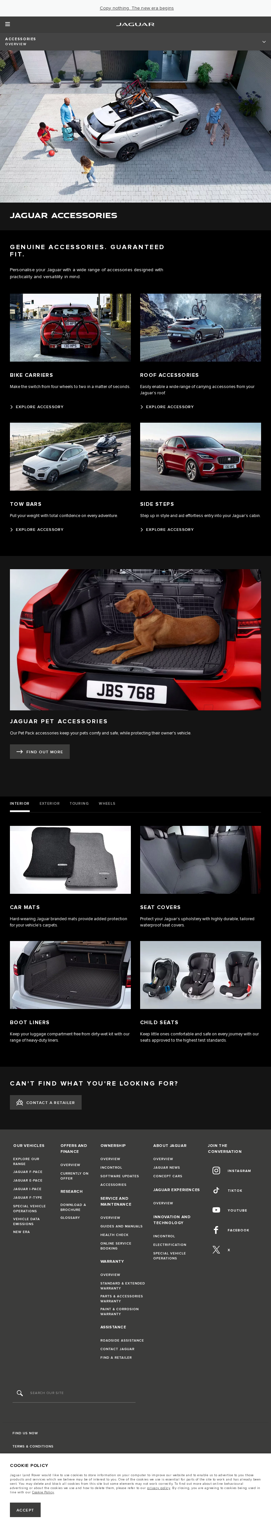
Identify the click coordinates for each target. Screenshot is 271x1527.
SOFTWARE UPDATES (119, 1176)
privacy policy (158, 1488)
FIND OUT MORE (44, 752)
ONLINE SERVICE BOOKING (116, 1246)
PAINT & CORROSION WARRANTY (119, 1311)
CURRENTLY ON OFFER (74, 1176)
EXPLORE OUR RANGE (26, 1161)
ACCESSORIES (113, 1185)
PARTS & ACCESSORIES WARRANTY (121, 1298)
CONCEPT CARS (167, 1176)
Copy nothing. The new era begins (137, 8)
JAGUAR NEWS (166, 1168)
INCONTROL (111, 1168)
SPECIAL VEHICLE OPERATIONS (29, 1208)
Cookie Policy (43, 1492)
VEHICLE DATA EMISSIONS (26, 1221)
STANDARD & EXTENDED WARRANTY (122, 1286)
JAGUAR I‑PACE (27, 1189)
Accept (25, 1510)
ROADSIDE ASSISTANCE (122, 1341)
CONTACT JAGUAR (117, 1349)
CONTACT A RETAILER (50, 1102)
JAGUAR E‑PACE (28, 1181)
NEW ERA (21, 1232)
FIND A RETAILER (116, 1358)
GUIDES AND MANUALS (121, 1226)
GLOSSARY (70, 1218)
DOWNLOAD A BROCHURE (73, 1207)
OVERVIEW (70, 1165)
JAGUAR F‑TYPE (27, 1198)
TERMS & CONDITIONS (33, 1446)
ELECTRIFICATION (169, 1245)
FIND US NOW (25, 1433)
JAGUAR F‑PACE (28, 1172)
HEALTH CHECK (114, 1235)
